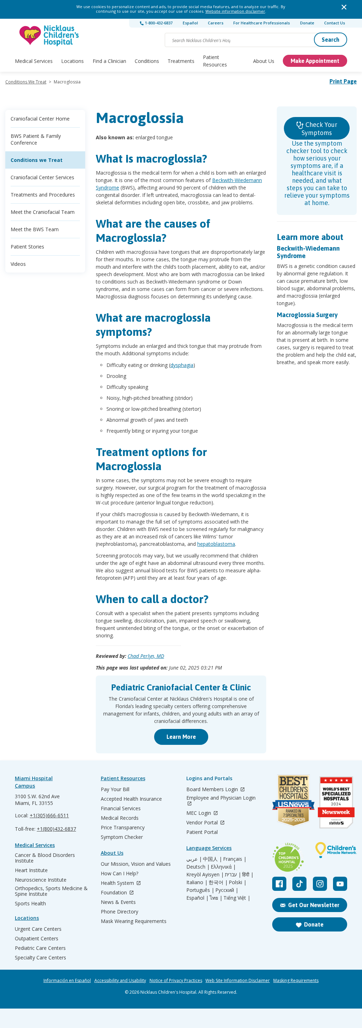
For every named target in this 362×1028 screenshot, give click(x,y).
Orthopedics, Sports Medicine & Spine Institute (51, 891)
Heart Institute (31, 870)
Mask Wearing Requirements (134, 921)
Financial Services (121, 808)
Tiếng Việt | (236, 898)
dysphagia (181, 365)
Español (190, 22)
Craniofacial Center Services (42, 177)
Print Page (343, 81)
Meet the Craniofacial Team (43, 212)
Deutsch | (198, 867)
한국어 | (218, 882)
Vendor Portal (202, 823)
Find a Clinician (109, 61)
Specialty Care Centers (40, 957)
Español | (197, 898)
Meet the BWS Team (35, 229)
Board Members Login (212, 790)
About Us (263, 61)
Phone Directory (119, 912)
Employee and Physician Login (221, 798)
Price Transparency (123, 827)
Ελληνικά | (223, 867)
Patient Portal (202, 832)
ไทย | (216, 898)
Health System (118, 883)
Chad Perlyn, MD (146, 656)
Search (330, 39)
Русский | (226, 890)
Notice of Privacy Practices (176, 980)
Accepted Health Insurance (131, 799)
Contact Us (334, 22)
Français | (234, 859)
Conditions (147, 61)
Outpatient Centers (36, 938)
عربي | (194, 859)
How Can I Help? (119, 873)
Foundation (114, 893)
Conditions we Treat (37, 160)
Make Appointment (315, 61)
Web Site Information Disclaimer (237, 980)
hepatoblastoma (216, 544)
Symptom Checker (122, 837)
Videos (18, 264)
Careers (215, 22)
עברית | (233, 874)
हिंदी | (247, 874)
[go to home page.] (49, 35)
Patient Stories (27, 246)
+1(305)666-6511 (49, 815)
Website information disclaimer (235, 11)
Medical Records (120, 818)
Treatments (181, 61)
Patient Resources (215, 61)
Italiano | (197, 882)
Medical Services (34, 61)
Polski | (237, 882)
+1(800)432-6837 (56, 828)
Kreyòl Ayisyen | (205, 874)
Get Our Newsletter (313, 905)
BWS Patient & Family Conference (36, 139)
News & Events (118, 902)
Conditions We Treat (25, 82)
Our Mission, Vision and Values (136, 864)
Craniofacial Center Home (40, 118)
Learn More (181, 737)
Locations (72, 61)
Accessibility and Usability (120, 980)
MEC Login (199, 813)
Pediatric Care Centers (40, 948)
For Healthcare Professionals (261, 22)
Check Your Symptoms (319, 128)
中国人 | (212, 859)
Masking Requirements (296, 980)
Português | (200, 890)
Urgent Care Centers (38, 929)
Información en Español (67, 980)
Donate (307, 22)
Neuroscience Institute (40, 880)
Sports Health (30, 903)
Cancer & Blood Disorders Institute (45, 858)
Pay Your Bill (115, 789)
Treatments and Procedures (43, 194)
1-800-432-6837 (158, 22)
